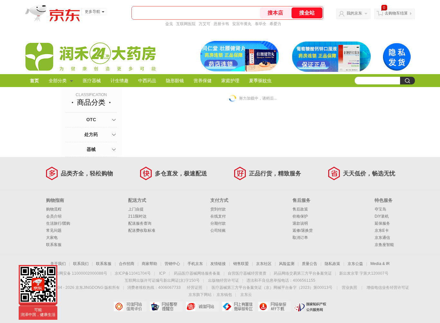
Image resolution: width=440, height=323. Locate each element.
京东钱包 (224, 294)
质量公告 (309, 263)
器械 (91, 149)
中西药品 (147, 80)
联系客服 (54, 244)
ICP (162, 273)
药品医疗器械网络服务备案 (197, 273)
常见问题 (54, 230)
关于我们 (58, 263)
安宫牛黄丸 (242, 24)
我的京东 (354, 13)
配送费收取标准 (141, 230)
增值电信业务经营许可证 (388, 287)
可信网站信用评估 (130, 306)
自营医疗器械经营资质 (247, 273)
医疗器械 (92, 80)
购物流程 (54, 209)
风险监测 (286, 263)
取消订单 (300, 237)
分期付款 (218, 223)
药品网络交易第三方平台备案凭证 (303, 273)
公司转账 (218, 230)
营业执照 (349, 287)
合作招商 (126, 263)
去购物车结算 (396, 13)
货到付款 (218, 209)
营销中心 (172, 263)
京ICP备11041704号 (133, 273)
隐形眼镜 (175, 80)
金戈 (169, 24)
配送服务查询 (139, 223)
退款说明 (300, 223)
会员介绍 (54, 216)
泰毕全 (260, 24)
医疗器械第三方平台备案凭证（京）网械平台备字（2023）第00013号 (272, 287)
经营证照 (194, 287)
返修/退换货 (302, 230)
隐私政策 (332, 263)
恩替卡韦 (221, 24)
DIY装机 (382, 216)
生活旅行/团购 (58, 223)
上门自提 (136, 209)
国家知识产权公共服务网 (310, 306)
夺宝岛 (380, 209)
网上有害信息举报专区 (238, 306)
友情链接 (218, 263)
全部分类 (58, 80)
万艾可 (204, 24)
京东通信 (382, 237)
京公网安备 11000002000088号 (79, 273)
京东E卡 (382, 230)
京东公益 (355, 263)
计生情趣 (119, 80)
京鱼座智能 (384, 244)
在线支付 (218, 216)
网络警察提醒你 (166, 306)
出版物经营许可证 (223, 280)
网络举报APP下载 (274, 306)
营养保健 (203, 80)
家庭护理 (230, 80)
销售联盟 (241, 263)
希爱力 (275, 24)
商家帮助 (149, 263)
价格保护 (300, 216)
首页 (34, 80)
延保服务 (382, 223)
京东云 (246, 294)
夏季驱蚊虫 (260, 80)
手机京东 (195, 263)
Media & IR (380, 263)
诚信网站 (202, 306)
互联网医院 (186, 24)
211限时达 (137, 216)
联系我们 (81, 263)
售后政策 (300, 209)
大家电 (52, 237)
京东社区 (264, 263)
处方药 (91, 134)
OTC (91, 119)
